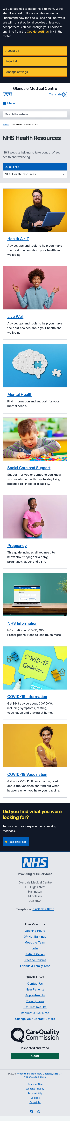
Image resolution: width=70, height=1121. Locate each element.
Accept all (12, 50)
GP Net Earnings (35, 936)
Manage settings (16, 72)
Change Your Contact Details (35, 1019)
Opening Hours (35, 930)
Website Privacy (35, 1088)
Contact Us (35, 983)
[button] (35, 225)
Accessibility (35, 1093)
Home (6, 124)
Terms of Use (35, 1084)
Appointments (35, 995)
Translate (55, 94)
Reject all (11, 61)
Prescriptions (35, 1001)
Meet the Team (35, 942)
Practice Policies (35, 960)
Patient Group (35, 954)
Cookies (35, 1097)
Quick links (12, 167)
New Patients (35, 989)
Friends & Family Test (35, 966)
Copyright (35, 1102)
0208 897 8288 (43, 909)
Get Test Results (35, 1007)
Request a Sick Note (35, 1013)
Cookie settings (38, 31)
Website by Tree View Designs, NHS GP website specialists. (39, 1075)
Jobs (35, 948)
